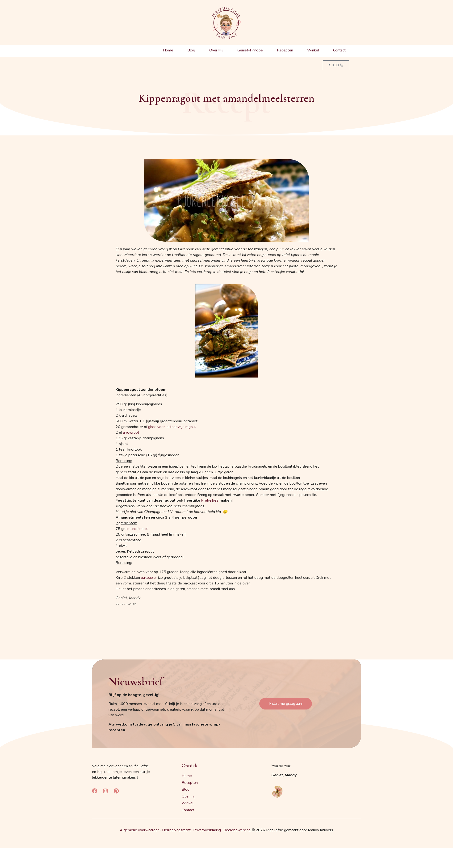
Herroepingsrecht (176, 830)
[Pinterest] (116, 790)
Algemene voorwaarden (139, 830)
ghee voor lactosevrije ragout (172, 426)
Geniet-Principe (250, 50)
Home (168, 50)
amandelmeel (137, 528)
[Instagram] (105, 790)
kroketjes (210, 500)
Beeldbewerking (237, 830)
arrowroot (131, 432)
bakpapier (149, 577)
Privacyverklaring (207, 830)
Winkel (313, 50)
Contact (339, 50)
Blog (191, 50)
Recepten (285, 50)
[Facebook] (94, 790)
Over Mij (216, 50)
